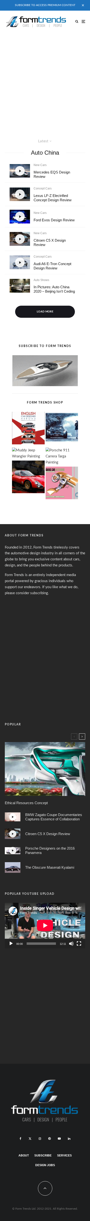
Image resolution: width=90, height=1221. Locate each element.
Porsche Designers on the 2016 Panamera (50, 850)
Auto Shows (41, 280)
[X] (30, 1139)
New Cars (40, 165)
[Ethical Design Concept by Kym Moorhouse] (45, 769)
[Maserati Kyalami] (12, 867)
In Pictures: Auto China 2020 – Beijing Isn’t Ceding (54, 289)
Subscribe (43, 1155)
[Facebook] (20, 1139)
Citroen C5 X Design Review (50, 242)
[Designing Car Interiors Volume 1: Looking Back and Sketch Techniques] (62, 484)
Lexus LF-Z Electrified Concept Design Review (53, 198)
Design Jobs (45, 1165)
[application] (45, 925)
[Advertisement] (45, 80)
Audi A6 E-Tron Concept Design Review (52, 266)
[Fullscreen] (79, 943)
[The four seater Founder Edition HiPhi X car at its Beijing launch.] (20, 286)
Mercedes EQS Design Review (52, 174)
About (23, 1155)
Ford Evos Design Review (54, 220)
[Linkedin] (69, 1139)
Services (64, 1155)
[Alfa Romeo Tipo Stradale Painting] (28, 478)
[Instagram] (40, 1139)
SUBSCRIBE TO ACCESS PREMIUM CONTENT (45, 5)
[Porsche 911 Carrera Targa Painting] (62, 457)
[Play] (11, 943)
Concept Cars (43, 188)
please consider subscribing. (27, 593)
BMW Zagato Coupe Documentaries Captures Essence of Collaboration (53, 817)
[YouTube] (59, 1139)
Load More (45, 311)
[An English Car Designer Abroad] (28, 429)
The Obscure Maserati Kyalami (49, 867)
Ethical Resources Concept (26, 803)
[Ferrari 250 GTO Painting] (62, 429)
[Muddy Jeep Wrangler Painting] (28, 454)
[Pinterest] (49, 1139)
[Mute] (71, 943)
